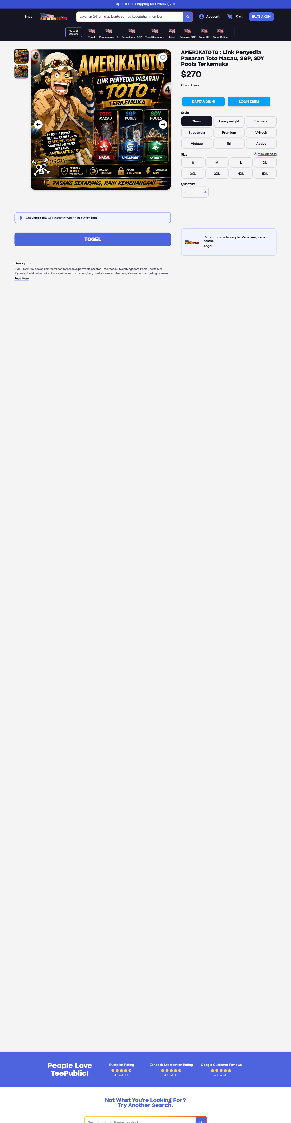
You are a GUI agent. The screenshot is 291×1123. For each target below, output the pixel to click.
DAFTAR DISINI (203, 101)
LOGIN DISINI (249, 101)
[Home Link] (55, 17)
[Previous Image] (38, 124)
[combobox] (129, 17)
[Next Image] (163, 124)
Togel (92, 239)
